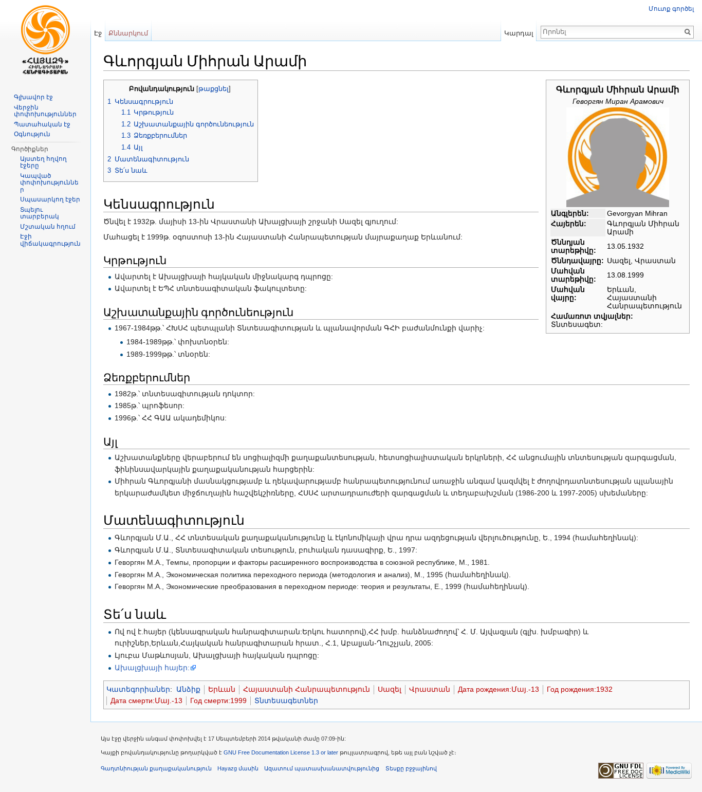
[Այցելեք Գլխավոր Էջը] (45, 41)
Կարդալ (518, 33)
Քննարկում (128, 33)
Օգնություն (32, 134)
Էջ (98, 33)
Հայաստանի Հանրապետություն (306, 689)
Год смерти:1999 (218, 700)
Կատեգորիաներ (138, 689)
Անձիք (188, 689)
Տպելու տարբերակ (39, 213)
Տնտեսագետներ (286, 700)
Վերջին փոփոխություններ (45, 111)
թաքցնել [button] (213, 89)
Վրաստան (429, 689)
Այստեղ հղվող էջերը (43, 162)
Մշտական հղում (48, 226)
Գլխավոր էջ (33, 97)
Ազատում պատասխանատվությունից (321, 768)
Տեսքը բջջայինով (411, 768)
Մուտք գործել (671, 8)
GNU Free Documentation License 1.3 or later (281, 752)
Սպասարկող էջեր (50, 199)
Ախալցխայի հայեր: (152, 668)
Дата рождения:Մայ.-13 (498, 689)
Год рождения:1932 (580, 689)
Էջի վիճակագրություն (50, 240)
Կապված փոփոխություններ (49, 182)
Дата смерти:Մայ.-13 (146, 700)
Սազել (389, 689)
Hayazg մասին (237, 768)
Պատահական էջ (42, 124)
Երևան (221, 689)
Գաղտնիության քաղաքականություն (156, 768)
